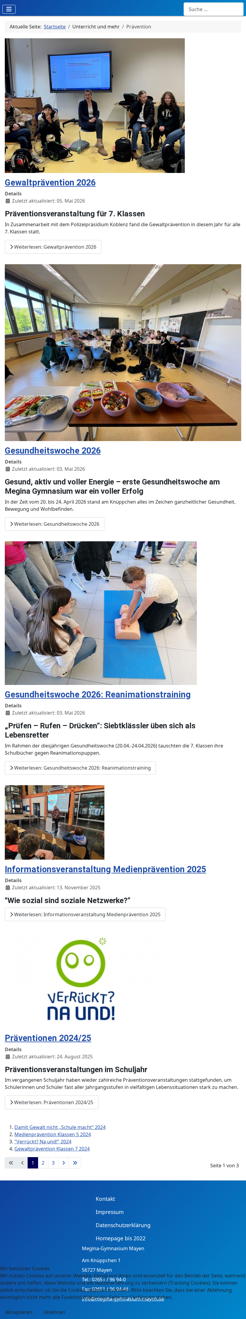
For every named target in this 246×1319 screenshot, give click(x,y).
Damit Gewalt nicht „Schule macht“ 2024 (60, 1127)
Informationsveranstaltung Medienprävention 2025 (105, 869)
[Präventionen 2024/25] (84, 979)
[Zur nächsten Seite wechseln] (63, 1162)
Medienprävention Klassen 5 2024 (52, 1134)
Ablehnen (54, 1312)
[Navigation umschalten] (9, 9)
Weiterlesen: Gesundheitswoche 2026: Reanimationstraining (82, 768)
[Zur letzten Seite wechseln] (75, 1162)
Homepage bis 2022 (121, 1238)
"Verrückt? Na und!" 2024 (42, 1141)
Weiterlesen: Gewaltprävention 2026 (54, 247)
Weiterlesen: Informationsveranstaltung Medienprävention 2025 (86, 914)
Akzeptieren (18, 1312)
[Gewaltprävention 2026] (95, 105)
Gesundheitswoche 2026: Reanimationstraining (98, 694)
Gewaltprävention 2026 (50, 182)
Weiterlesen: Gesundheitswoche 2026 (56, 524)
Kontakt (105, 1198)
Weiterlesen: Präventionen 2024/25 (53, 1102)
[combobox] (214, 9)
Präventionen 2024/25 (48, 1038)
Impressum (110, 1211)
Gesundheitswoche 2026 (53, 451)
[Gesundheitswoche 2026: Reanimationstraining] (101, 612)
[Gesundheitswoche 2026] (123, 352)
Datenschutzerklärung (123, 1225)
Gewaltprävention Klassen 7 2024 (52, 1148)
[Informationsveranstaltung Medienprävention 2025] (54, 822)
